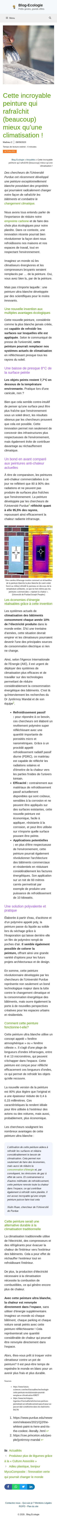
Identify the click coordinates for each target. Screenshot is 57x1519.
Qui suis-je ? (28, 1503)
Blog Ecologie (18, 159)
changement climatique (19, 203)
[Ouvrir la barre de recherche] (50, 18)
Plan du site (32, 1506)
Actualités (9, 151)
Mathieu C (7, 142)
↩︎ (47, 1431)
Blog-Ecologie (30, 5)
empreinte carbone (16, 221)
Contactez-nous (12, 1503)
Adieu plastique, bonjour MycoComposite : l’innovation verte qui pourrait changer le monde (27, 1472)
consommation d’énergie (20, 1169)
